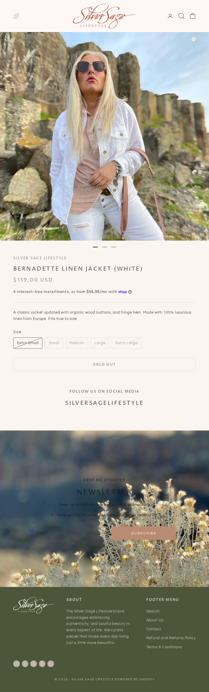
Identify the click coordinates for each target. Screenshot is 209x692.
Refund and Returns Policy (171, 638)
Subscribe (144, 533)
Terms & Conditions (164, 647)
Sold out (104, 364)
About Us (155, 620)
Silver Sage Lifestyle (40, 258)
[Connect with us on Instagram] (17, 664)
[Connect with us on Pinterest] (34, 664)
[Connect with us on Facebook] (25, 664)
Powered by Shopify (134, 679)
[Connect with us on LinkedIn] (51, 664)
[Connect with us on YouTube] (42, 664)
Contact (153, 629)
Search (153, 611)
